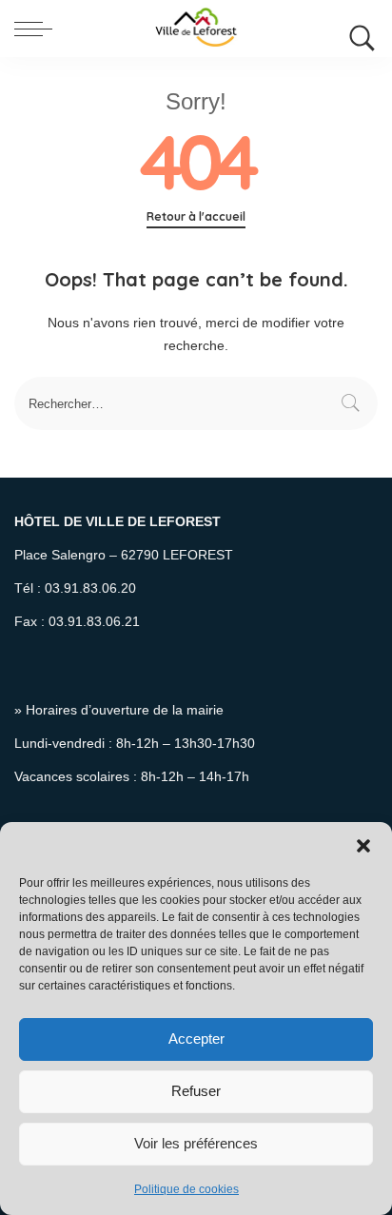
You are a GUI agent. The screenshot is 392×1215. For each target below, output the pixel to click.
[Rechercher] (358, 28)
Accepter (196, 1038)
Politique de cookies (186, 1189)
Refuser (196, 1091)
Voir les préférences (196, 1143)
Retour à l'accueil (196, 216)
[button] (363, 845)
